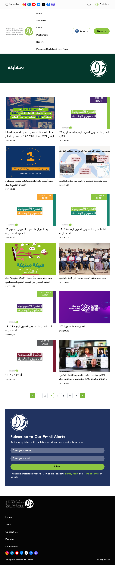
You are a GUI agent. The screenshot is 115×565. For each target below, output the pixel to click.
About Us (41, 20)
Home (39, 13)
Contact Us (11, 532)
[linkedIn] (29, 4)
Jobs (8, 524)
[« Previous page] (32, 395)
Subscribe (14, 4)
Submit (57, 466)
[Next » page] (82, 395)
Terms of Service (91, 474)
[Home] (19, 31)
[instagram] (24, 4)
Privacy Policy (71, 474)
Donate (9, 539)
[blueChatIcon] (38, 4)
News (39, 27)
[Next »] (82, 395)
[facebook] (48, 4)
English (103, 4)
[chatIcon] (53, 4)
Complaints (11, 546)
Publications (42, 35)
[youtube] (34, 4)
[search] (89, 4)
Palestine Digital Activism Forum (52, 49)
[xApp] (43, 4)
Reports (40, 42)
